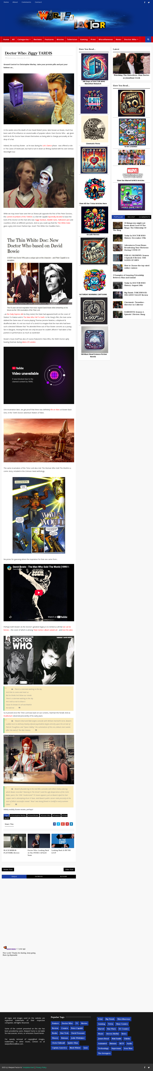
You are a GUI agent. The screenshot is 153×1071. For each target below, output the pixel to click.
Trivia (110, 1024)
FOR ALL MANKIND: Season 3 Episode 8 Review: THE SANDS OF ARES (136, 257)
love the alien (67, 630)
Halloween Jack (64, 220)
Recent (131, 217)
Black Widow (75, 1048)
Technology (103, 1048)
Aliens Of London (29, 342)
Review (55, 1028)
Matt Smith (116, 1038)
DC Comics (124, 1029)
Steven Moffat (112, 1034)
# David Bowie (33, 815)
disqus (14, 876)
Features (49, 39)
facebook (39, 876)
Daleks (127, 1038)
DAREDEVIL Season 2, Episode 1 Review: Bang (134, 313)
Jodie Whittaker (78, 1038)
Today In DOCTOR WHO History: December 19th (135, 236)
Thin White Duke (63, 223)
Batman (64, 1038)
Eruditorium (8, 716)
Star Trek (64, 1033)
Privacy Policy (41, 1067)
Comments (26, 2)
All (13, 39)
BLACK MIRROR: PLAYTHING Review (11, 851)
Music (100, 1034)
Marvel (101, 1029)
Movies (60, 39)
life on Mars (55, 409)
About (15, 2)
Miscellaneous (106, 39)
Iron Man (128, 1048)
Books (54, 1033)
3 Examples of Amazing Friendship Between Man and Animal (128, 276)
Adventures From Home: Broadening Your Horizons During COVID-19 (136, 247)
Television (72, 39)
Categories (23, 39)
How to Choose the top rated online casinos (136, 266)
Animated (102, 1043)
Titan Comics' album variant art (45, 630)
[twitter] (149, 2)
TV (77, 1023)
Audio (129, 1043)
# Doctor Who (46, 815)
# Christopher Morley (18, 815)
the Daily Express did (15, 314)
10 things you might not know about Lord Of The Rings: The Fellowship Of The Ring (129, 226)
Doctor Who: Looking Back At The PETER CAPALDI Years (38, 852)
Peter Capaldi (77, 1028)
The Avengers (104, 1053)
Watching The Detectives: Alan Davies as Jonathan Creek (131, 76)
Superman (116, 1048)
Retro (124, 1034)
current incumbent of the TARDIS (19, 217)
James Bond (103, 1038)
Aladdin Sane (52, 220)
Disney (55, 1038)
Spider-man (73, 1043)
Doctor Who (130, 39)
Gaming (84, 39)
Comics (64, 1028)
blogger (63, 876)
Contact (38, 2)
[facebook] (144, 2)
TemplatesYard (28, 1067)
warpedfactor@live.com (14, 1044)
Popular (118, 217)
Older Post (69, 869)
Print (93, 39)
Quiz (86, 1048)
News (118, 39)
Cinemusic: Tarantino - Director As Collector (134, 303)
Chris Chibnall (58, 1043)
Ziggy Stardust (40, 220)
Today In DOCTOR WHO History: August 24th (135, 284)
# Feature (56, 815)
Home (6, 2)
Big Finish (110, 1019)
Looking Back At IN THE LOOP (61, 851)
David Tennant (78, 1033)
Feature (55, 1023)
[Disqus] (39, 910)
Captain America (59, 1048)
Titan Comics (122, 1024)
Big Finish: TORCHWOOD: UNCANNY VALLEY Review (136, 293)
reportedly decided (55, 217)
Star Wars (111, 1029)
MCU (121, 1043)
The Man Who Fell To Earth (34, 317)
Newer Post (8, 869)
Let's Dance (47, 145)
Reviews (38, 39)
